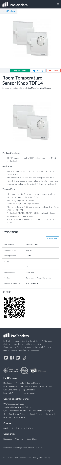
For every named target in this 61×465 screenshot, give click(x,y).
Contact (31, 428)
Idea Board (7, 439)
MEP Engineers (46, 386)
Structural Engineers (29, 386)
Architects (20, 383)
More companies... (30, 393)
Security (47, 458)
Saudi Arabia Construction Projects (17, 407)
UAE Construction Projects (14, 404)
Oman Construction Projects (14, 414)
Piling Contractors (28, 390)
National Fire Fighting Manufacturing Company (32, 88)
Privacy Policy (38, 458)
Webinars (19, 439)
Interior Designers (34, 383)
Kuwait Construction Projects (41, 414)
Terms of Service (25, 458)
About (5, 428)
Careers (21, 428)
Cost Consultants (10, 390)
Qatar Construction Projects (14, 411)
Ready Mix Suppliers (11, 393)
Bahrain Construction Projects (41, 411)
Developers (7, 383)
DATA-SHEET (52, 238)
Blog (13, 428)
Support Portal (32, 439)
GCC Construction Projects (14, 417)
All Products (10, 11)
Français (38, 448)
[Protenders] (15, 3)
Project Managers (10, 386)
